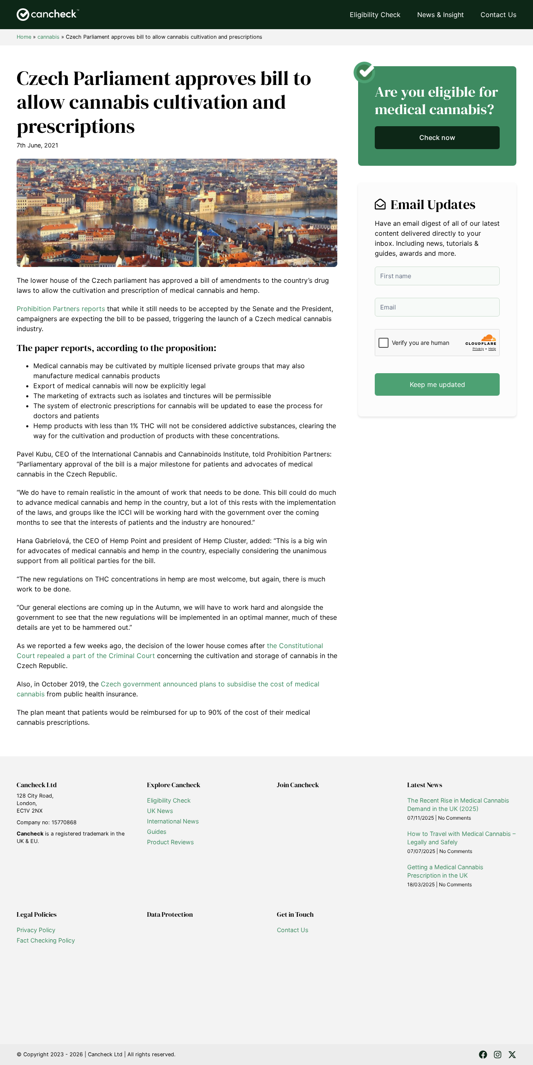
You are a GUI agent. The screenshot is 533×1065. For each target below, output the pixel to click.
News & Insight (440, 14)
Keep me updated (437, 384)
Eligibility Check (375, 14)
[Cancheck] (48, 14)
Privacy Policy (36, 929)
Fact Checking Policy (46, 940)
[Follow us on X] (512, 1054)
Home (24, 37)
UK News (160, 810)
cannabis (48, 37)
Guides (157, 831)
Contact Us (498, 14)
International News (173, 821)
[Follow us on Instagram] (497, 1054)
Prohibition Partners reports (61, 308)
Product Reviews (170, 842)
